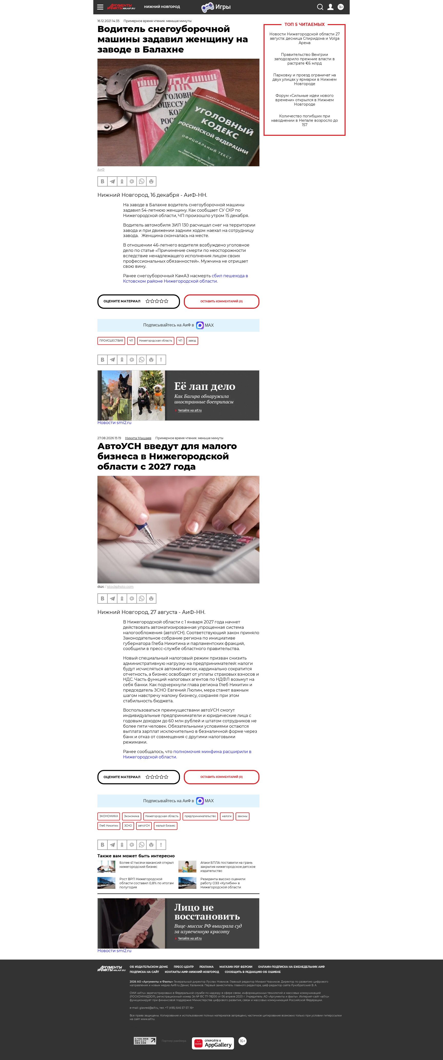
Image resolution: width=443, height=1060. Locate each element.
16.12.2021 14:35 (108, 21)
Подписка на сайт (144, 972)
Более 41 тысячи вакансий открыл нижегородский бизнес (146, 865)
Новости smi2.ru (114, 422)
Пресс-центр (184, 967)
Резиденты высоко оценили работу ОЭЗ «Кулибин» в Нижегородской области (222, 883)
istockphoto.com (120, 587)
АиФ (101, 169)
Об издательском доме (149, 967)
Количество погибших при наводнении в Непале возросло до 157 (304, 120)
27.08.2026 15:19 (109, 438)
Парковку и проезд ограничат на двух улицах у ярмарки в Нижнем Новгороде (305, 79)
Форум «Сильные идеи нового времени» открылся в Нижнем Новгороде (304, 100)
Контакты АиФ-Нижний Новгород (192, 972)
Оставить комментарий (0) (221, 301)
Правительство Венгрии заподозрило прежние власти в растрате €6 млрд (304, 59)
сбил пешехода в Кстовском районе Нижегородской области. (185, 278)
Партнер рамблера (174, 1040)
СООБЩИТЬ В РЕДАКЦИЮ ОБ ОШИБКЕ (253, 972)
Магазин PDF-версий (235, 967)
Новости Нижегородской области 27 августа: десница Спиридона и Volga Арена (304, 38)
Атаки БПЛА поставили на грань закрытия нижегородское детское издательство (227, 867)
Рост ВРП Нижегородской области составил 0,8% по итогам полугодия (146, 883)
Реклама (206, 967)
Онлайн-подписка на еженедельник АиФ (291, 967)
